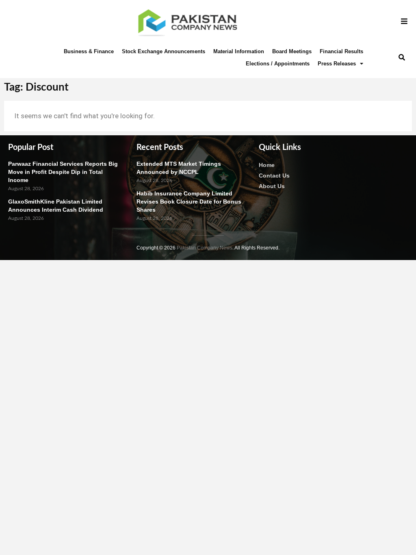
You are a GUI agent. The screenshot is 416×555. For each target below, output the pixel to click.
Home (267, 165)
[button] (402, 57)
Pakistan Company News (204, 248)
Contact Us (274, 175)
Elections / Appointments (278, 64)
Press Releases (337, 64)
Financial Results (341, 51)
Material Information (238, 51)
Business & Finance (89, 51)
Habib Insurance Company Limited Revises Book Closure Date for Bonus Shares (188, 201)
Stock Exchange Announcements (163, 51)
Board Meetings (292, 51)
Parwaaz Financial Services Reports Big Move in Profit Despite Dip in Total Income (63, 171)
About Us (272, 186)
